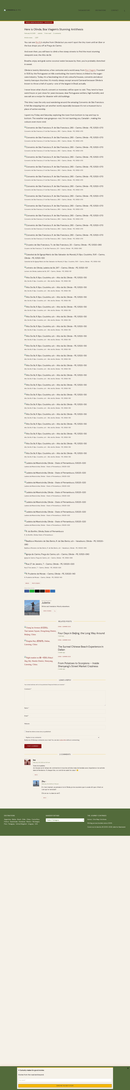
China (28, 819)
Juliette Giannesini (119, 827)
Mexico (28, 822)
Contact (115, 10)
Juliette (40, 33)
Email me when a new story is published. (38, 731)
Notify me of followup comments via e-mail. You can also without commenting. (52, 740)
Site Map (96, 819)
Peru (5, 824)
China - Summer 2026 (64, 626)
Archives (103, 819)
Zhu (43, 781)
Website (27, 724)
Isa (34, 760)
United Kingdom (21, 824)
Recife (38, 42)
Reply (36, 774)
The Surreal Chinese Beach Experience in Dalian (80, 648)
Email (26, 716)
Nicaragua (35, 822)
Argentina (7, 819)
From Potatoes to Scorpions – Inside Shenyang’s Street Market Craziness (78, 665)
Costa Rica (35, 819)
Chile (23, 819)
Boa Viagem (90, 70)
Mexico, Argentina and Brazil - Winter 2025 (39, 22)
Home (89, 819)
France (6, 822)
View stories (47, 611)
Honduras (22, 822)
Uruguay (31, 824)
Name (26, 708)
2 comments (57, 33)
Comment (27, 689)
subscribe (63, 740)
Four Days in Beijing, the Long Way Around (81, 633)
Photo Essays (36, 583)
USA (36, 824)
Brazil (27, 583)
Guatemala (14, 822)
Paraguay (11, 824)
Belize (14, 819)
